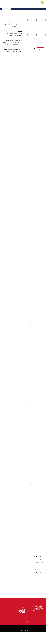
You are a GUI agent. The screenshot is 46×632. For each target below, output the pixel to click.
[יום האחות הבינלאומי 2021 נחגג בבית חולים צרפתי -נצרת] (27, 611)
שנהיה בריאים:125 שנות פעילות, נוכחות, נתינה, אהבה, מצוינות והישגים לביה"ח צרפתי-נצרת (23, 618)
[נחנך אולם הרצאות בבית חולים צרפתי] (27, 606)
